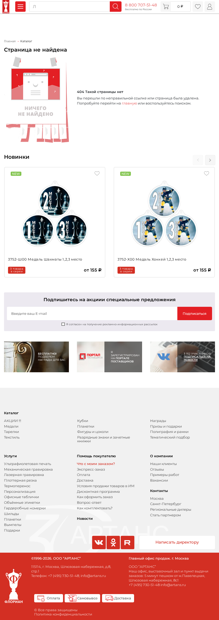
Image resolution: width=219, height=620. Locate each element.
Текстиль (11, 437)
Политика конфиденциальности (63, 614)
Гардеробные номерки (25, 508)
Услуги (10, 456)
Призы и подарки (166, 426)
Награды (158, 420)
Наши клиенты (163, 464)
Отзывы (157, 469)
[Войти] (210, 6)
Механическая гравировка (28, 469)
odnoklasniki (113, 548)
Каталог (11, 413)
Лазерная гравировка (24, 474)
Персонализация (20, 491)
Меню (20, 6)
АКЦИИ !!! (12, 420)
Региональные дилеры (170, 509)
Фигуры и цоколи (92, 431)
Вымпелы (12, 524)
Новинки (16, 157)
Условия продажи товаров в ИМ (106, 486)
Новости (85, 518)
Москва (157, 498)
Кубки (82, 420)
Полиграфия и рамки (169, 431)
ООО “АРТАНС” (142, 566)
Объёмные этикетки (22, 502)
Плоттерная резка (20, 480)
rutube (127, 548)
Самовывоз (87, 598)
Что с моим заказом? (96, 464)
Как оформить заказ (95, 497)
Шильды (11, 513)
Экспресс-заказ (91, 469)
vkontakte (98, 548)
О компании (161, 456)
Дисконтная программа (98, 491)
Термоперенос (17, 486)
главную (129, 103)
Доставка (85, 480)
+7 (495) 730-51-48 (63, 576)
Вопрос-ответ (89, 502)
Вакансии (159, 480)
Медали (11, 426)
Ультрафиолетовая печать (27, 464)
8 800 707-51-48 (141, 5)
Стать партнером (165, 515)
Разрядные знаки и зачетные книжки (103, 439)
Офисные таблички (21, 497)
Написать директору (177, 542)
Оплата (83, 474)
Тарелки (11, 431)
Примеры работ (164, 474)
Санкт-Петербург (165, 504)
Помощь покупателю (96, 456)
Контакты (159, 491)
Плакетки (85, 426)
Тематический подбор (170, 437)
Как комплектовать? (94, 508)
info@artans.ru (93, 576)
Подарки (12, 530)
